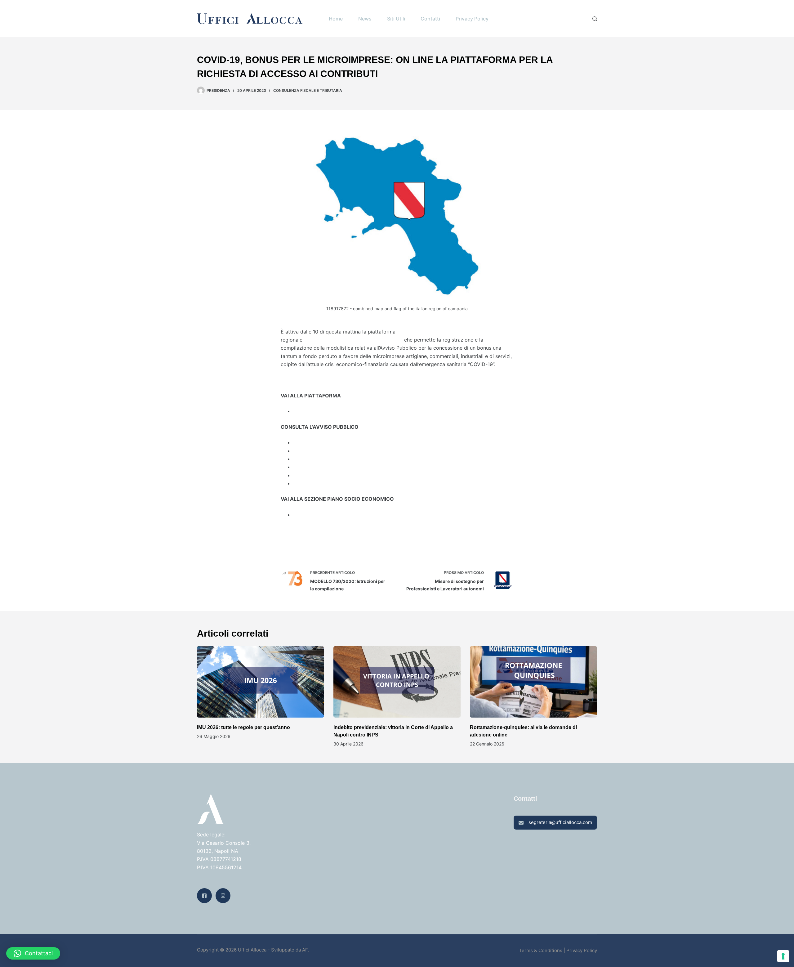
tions (556, 950)
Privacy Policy (581, 950)
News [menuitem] (365, 19)
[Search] (594, 18)
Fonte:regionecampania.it (310, 546)
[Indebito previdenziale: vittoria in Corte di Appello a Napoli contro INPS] (397, 682)
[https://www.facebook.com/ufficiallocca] (204, 895)
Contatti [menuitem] (430, 19)
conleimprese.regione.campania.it (332, 411)
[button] (33, 953)
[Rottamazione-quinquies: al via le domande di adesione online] (533, 682)
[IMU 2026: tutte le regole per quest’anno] (260, 682)
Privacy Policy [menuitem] (472, 19)
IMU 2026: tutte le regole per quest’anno (243, 727)
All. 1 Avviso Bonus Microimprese (331, 451)
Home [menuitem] (336, 19)
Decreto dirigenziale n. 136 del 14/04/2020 (343, 442)
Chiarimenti (306, 475)
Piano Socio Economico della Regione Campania (350, 515)
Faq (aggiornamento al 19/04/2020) (335, 483)
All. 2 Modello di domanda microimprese (340, 459)
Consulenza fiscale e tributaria (307, 90)
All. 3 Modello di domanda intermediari (338, 467)
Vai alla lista (295, 530)
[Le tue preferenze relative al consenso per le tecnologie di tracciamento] (783, 956)
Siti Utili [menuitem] (396, 19)
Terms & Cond (534, 950)
